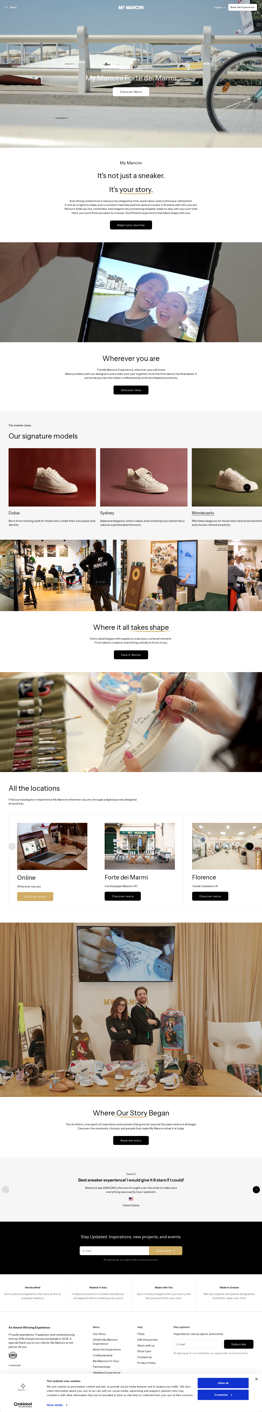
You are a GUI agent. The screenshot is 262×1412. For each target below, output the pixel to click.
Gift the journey (147, 1339)
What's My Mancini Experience (105, 1341)
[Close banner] (256, 1379)
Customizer (15, 1365)
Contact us (144, 1357)
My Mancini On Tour (106, 1361)
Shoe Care (144, 1351)
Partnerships (101, 1366)
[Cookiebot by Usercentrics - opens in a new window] (23, 1405)
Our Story (99, 1334)
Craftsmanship (102, 1355)
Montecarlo (203, 512)
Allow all (223, 1383)
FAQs (141, 1334)
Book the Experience (243, 7)
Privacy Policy (146, 1363)
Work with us (146, 1345)
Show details (55, 1404)
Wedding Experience (106, 1372)
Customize (221, 1394)
